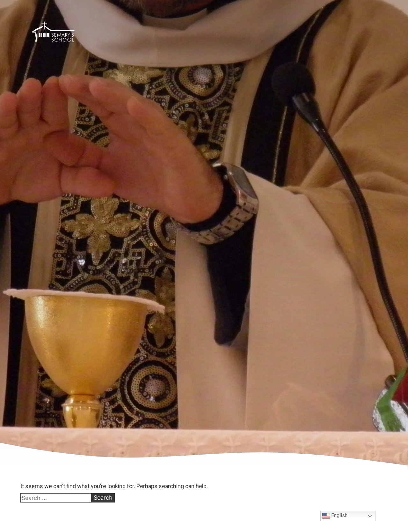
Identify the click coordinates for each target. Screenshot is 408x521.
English (338, 515)
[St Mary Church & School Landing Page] (53, 32)
